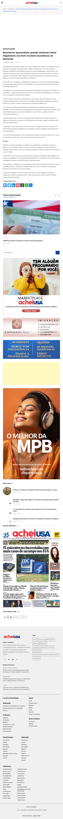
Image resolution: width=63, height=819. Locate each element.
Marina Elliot (20, 780)
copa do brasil (37, 651)
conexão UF (50, 647)
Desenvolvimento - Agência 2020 (31, 816)
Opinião (19, 784)
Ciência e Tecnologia (34, 714)
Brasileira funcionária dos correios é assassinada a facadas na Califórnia (35, 518)
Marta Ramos (21, 782)
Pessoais (5, 755)
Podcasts (6, 715)
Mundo (30, 707)
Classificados (8, 737)
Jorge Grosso (20, 773)
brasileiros (36, 643)
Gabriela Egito (6, 796)
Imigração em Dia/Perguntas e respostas (14, 706)
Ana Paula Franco (7, 769)
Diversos (23, 753)
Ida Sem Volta (6, 798)
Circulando (6, 780)
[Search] (61, 2)
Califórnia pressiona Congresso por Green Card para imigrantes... (23, 240)
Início (18, 810)
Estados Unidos (12, 668)
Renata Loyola (21, 793)
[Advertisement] (31, 27)
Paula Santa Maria (22, 787)
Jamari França (21, 771)
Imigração (11, 9)
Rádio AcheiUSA (7, 729)
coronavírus (36, 658)
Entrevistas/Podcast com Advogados (13, 708)
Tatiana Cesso (21, 800)
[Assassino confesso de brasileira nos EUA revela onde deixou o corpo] (7, 491)
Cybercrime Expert (8, 782)
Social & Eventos (33, 726)
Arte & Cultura (34, 719)
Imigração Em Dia (21, 769)
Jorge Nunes (20, 775)
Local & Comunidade (10, 698)
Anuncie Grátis (23, 810)
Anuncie (5, 758)
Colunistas (7, 766)
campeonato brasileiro (39, 647)
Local (4, 685)
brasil (52, 639)
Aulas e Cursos (25, 755)
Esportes (31, 712)
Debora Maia (6, 784)
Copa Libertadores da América (41, 654)
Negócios (5, 722)
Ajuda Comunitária (8, 726)
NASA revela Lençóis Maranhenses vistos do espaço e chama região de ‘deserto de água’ (16, 672)
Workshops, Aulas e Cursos (10, 753)
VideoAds (25, 737)
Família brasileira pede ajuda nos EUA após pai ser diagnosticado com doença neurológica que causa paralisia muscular (16, 680)
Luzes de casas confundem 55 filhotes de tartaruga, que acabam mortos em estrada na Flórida (16, 689)
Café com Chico (7, 731)
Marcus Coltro (21, 778)
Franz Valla (6, 793)
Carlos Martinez (7, 775)
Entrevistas (6, 720)
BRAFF (47, 639)
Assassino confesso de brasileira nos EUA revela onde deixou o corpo (35, 490)
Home (4, 9)
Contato (45, 810)
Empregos (5, 744)
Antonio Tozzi (9, 62)
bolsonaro (41, 639)
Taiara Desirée (21, 797)
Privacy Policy (31, 810)
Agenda (31, 723)
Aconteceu (32, 721)
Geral (31, 698)
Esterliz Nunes (7, 791)
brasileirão (43, 643)
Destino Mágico (7, 787)
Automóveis (6, 740)
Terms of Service (38, 810)
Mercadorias (6, 746)
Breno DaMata (6, 773)
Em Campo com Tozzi (9, 724)
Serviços (5, 751)
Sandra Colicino (21, 795)
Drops (4, 789)
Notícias (5, 710)
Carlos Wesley (6, 778)
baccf (34, 639)
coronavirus (55, 654)
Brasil (5, 668)
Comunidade (6, 676)
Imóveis (5, 742)
